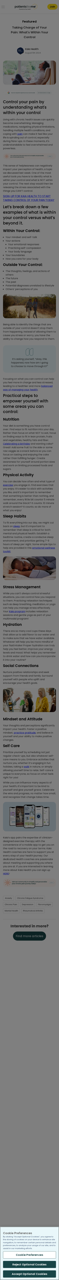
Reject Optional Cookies (29, 1264)
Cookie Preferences (29, 1255)
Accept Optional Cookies (29, 1274)
